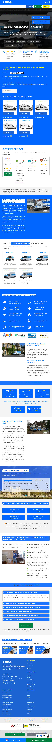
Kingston (28, 698)
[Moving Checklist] (9, 648)
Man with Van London (6, 691)
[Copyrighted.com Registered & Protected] (16, 724)
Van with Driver (10, 11)
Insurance (28, 667)
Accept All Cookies (15, 734)
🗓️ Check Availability (41, 17)
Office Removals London (7, 696)
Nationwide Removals (6, 703)
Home (5, 11)
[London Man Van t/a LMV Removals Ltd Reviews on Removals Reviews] (32, 335)
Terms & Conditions (31, 664)
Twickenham (29, 707)
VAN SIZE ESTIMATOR (26, 393)
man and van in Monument (25, 32)
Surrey (28, 703)
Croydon (28, 693)
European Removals (6, 705)
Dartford (28, 696)
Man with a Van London (20, 717)
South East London (30, 700)
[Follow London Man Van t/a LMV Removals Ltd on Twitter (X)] (5, 681)
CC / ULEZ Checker (31, 683)
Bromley (28, 691)
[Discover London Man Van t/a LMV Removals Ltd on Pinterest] (10, 681)
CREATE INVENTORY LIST (42, 393)
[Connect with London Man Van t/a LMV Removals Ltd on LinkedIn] (12, 681)
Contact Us (5, 673)
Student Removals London (7, 700)
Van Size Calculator (30, 678)
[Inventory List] (42, 648)
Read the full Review (19, 181)
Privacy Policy (29, 662)
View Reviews (5, 174)
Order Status (29, 673)
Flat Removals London (6, 698)
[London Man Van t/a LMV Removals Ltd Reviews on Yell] (44, 335)
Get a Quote (46, 6)
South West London (30, 705)
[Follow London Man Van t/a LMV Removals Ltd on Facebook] (3, 681)
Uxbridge (28, 710)
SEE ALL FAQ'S (26, 624)
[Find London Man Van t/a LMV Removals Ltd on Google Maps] (7, 681)
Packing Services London (7, 707)
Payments (28, 676)
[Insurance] (32, 724)
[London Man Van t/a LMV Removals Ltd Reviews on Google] (7, 335)
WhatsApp (39, 6)
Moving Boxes (5, 710)
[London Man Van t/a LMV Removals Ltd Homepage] (7, 2)
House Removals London (7, 693)
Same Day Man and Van (7, 712)
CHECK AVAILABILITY (10, 393)
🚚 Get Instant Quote (41, 22)
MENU (47, 2)
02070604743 (30, 6)
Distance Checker (30, 685)
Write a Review (10, 174)
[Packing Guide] (26, 648)
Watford (28, 712)
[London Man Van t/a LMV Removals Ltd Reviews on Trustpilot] (20, 335)
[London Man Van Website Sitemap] (14, 681)
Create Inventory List (31, 680)
